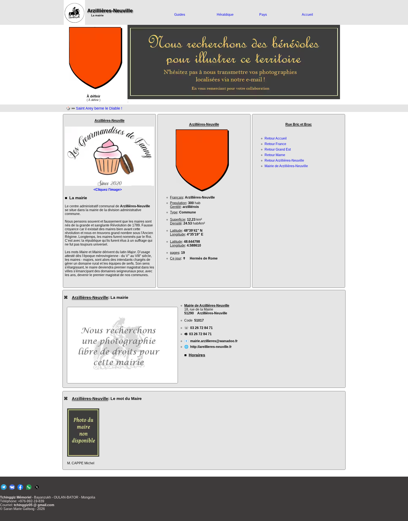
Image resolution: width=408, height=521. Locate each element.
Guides (179, 14)
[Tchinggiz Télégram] (3, 489)
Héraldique (225, 14)
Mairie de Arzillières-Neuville (286, 166)
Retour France (275, 144)
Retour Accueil (276, 138)
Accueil (307, 14)
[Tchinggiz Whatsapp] (28, 489)
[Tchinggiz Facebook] (20, 489)
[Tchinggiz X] (37, 489)
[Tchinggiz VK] (12, 489)
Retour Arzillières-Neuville (284, 160)
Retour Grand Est (278, 149)
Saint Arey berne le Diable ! (99, 108)
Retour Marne (275, 155)
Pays (263, 14)
